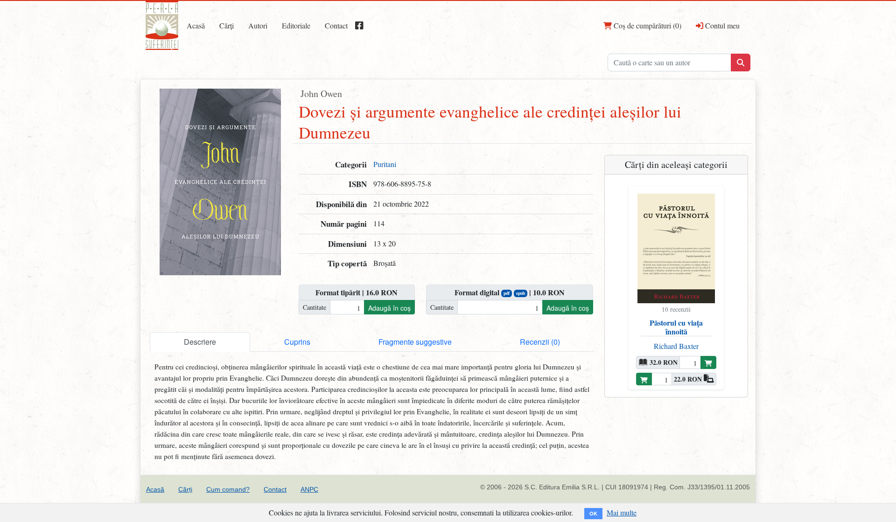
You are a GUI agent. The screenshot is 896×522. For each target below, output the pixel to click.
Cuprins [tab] (297, 341)
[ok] (740, 62)
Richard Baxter (676, 346)
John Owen (321, 93)
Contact (336, 25)
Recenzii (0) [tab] (540, 341)
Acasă (196, 25)
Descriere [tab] (200, 341)
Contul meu (721, 25)
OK (593, 513)
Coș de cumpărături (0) (646, 25)
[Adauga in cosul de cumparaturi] (708, 362)
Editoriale (296, 25)
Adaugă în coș (389, 308)
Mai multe (622, 512)
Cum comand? (228, 489)
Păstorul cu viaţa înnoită (676, 327)
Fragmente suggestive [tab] (415, 341)
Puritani (384, 164)
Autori (257, 25)
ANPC (309, 489)
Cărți (226, 25)
